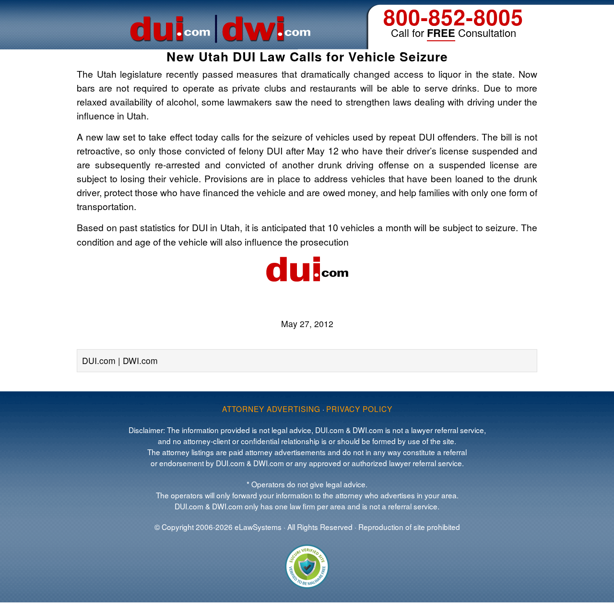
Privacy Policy (359, 408)
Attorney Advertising (271, 408)
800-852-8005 (453, 16)
